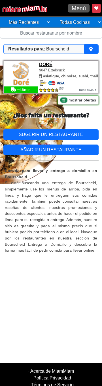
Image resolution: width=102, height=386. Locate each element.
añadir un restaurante (51, 149)
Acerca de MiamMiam (52, 371)
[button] (51, 49)
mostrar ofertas (81, 100)
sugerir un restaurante (51, 134)
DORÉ (45, 64)
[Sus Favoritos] (96, 8)
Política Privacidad (52, 378)
